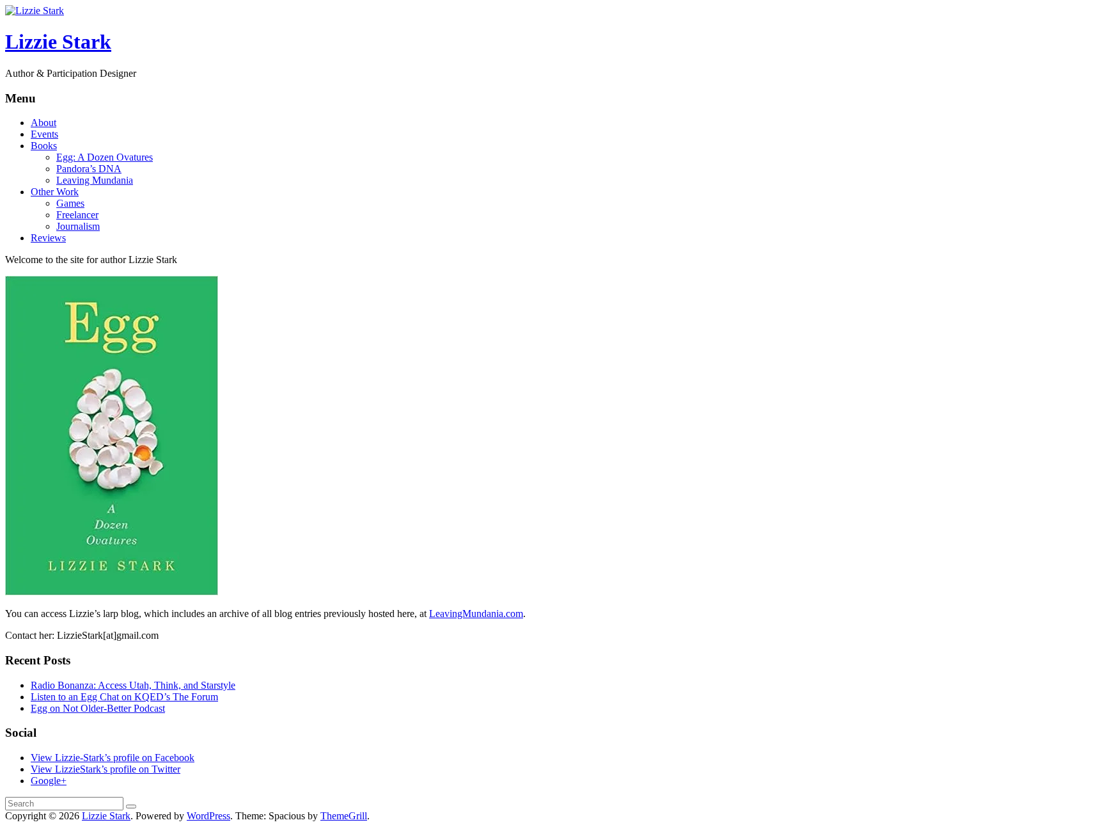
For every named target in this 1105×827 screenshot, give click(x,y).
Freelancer (77, 214)
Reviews (48, 237)
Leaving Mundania (94, 180)
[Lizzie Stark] (34, 10)
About (43, 122)
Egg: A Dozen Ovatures (104, 157)
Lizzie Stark (58, 41)
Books (44, 145)
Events (44, 134)
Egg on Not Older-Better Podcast (98, 708)
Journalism (78, 226)
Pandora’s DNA (88, 168)
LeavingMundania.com (476, 613)
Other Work (55, 191)
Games (70, 203)
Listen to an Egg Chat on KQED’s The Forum (124, 696)
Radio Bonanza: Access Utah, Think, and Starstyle (133, 685)
